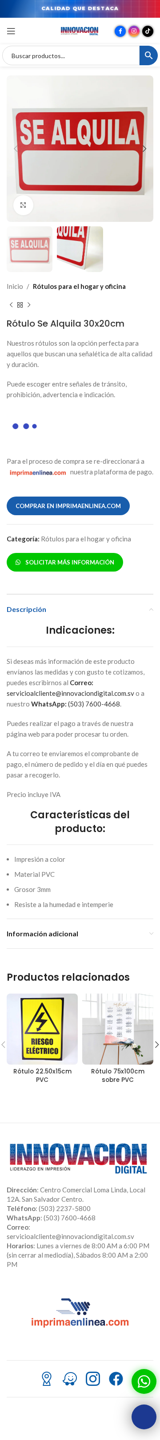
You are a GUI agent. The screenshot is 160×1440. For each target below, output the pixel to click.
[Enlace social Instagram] (134, 31)
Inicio (15, 286)
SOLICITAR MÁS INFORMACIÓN (68, 562)
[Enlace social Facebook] (120, 31)
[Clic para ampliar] (23, 205)
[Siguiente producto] (28, 304)
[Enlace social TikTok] (147, 31)
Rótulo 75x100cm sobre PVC (117, 1075)
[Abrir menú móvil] (11, 31)
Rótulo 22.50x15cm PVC (42, 1075)
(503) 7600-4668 (75, 704)
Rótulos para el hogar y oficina (79, 286)
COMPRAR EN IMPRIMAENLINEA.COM (68, 505)
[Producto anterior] (11, 304)
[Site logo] (80, 30)
